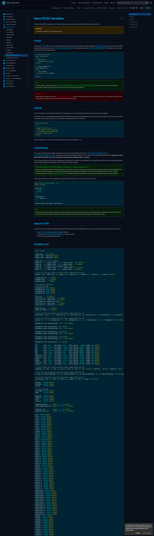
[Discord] (133, 8)
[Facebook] (142, 8)
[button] (15, 22)
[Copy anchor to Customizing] (49, 147)
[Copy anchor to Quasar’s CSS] (50, 223)
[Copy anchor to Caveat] (43, 108)
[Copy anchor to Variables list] (50, 244)
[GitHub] (130, 8)
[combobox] (131, 3)
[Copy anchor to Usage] (42, 40)
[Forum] (136, 8)
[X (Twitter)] (139, 8)
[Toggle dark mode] (151, 2)
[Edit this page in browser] (122, 18)
